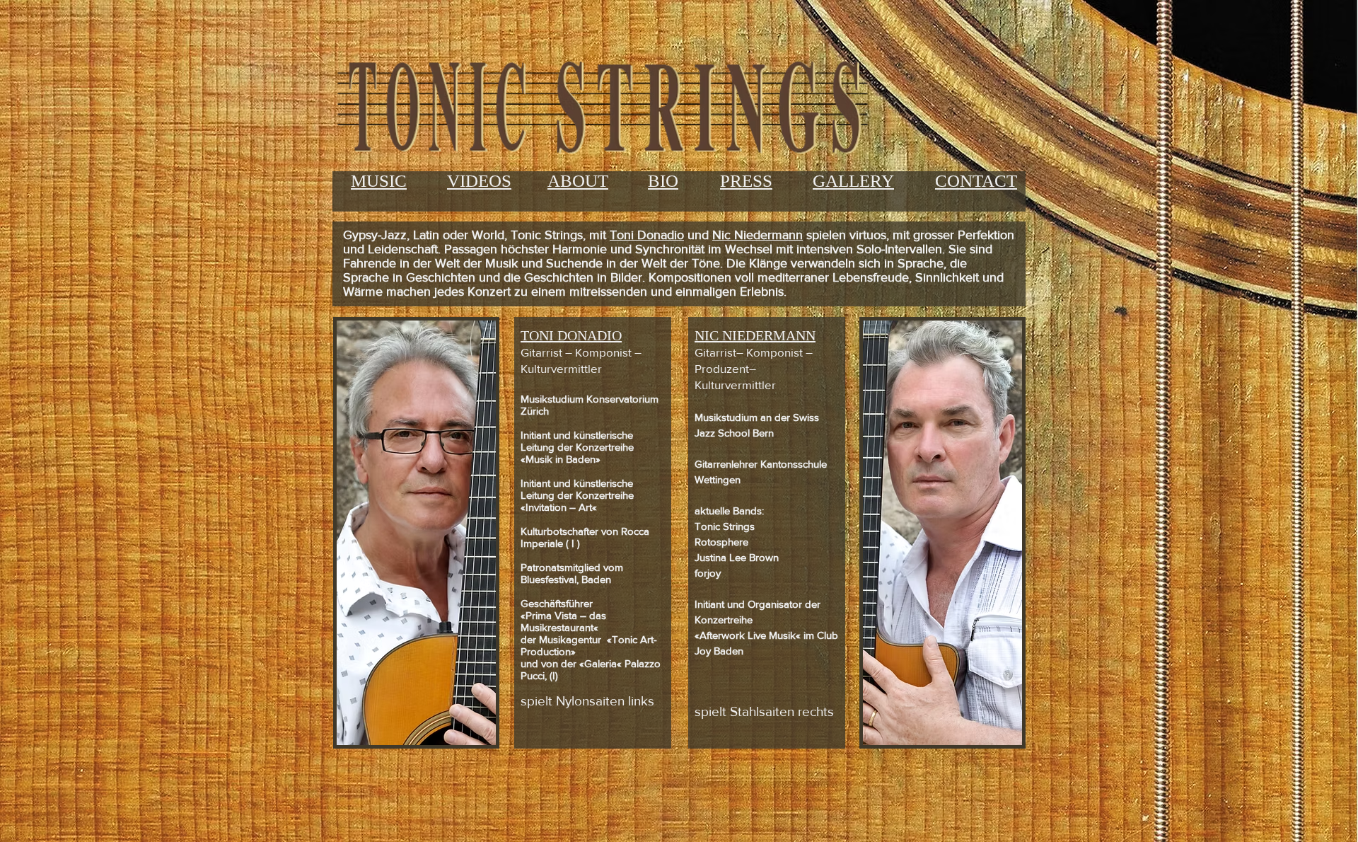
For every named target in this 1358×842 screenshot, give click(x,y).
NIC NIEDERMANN (755, 335)
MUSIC (379, 180)
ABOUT (577, 180)
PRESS (746, 180)
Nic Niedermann (757, 235)
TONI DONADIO (571, 335)
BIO (663, 180)
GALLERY (853, 180)
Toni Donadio (647, 235)
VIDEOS (479, 180)
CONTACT (976, 180)
